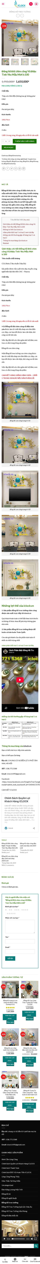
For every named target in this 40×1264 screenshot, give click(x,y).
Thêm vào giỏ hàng (24, 141)
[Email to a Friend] (16, 169)
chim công (11, 159)
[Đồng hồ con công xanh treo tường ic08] (10, 1037)
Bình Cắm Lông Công (10, 1159)
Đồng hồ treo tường (20, 12)
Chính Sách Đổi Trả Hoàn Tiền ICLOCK (16, 1172)
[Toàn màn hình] (35, 1239)
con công (17, 159)
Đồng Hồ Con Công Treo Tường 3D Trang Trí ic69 (29, 1002)
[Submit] (36, 1246)
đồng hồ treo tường (9, 163)
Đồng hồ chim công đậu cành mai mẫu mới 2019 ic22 (28, 845)
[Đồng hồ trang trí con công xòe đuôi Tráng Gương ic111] (10, 989)
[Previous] (5, 38)
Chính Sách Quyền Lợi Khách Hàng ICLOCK (18, 1164)
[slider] (18, 1238)
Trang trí (30, 159)
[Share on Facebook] (8, 169)
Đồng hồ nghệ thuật (9, 1198)
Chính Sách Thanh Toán (10, 1168)
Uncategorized (7, 1185)
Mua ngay (9, 147)
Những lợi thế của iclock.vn (13, 229)
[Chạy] (4, 1239)
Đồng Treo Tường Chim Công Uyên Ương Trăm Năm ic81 (10, 1092)
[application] (20, 1230)
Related (6, 243)
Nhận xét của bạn (12, 918)
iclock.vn (27, 746)
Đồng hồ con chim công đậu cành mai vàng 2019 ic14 (10, 858)
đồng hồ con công (17, 161)
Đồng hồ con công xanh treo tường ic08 (10, 1049)
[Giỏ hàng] (36, 4)
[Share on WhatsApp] (4, 169)
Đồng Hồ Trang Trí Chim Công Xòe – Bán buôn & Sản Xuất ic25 (29, 1092)
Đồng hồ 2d (6, 1194)
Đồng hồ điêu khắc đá (10, 1215)
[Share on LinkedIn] (24, 169)
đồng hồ (8, 161)
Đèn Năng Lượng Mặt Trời (12, 1189)
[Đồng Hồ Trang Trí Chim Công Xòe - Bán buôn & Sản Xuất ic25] (29, 1079)
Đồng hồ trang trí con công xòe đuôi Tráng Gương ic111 (10, 1002)
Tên (7, 937)
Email (7, 947)
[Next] (35, 38)
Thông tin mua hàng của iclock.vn (15, 240)
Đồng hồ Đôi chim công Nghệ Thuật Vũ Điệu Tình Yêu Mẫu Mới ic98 (10, 845)
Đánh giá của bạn (12, 906)
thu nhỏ (26, 220)
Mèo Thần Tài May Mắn (11, 1181)
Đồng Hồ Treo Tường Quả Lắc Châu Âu (17, 1207)
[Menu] (3, 4)
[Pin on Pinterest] (20, 169)
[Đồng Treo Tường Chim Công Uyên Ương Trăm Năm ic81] (10, 1079)
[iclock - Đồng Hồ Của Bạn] (20, 4)
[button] (20, 1230)
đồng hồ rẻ (26, 161)
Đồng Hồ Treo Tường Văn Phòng (14, 1211)
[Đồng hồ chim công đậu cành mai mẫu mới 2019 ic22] (29, 1037)
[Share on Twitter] (12, 169)
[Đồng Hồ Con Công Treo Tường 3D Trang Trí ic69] (29, 989)
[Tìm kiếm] (31, 4)
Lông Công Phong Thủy (10, 1176)
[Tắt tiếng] (32, 1239)
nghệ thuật (23, 159)
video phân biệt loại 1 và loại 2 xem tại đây (18, 232)
